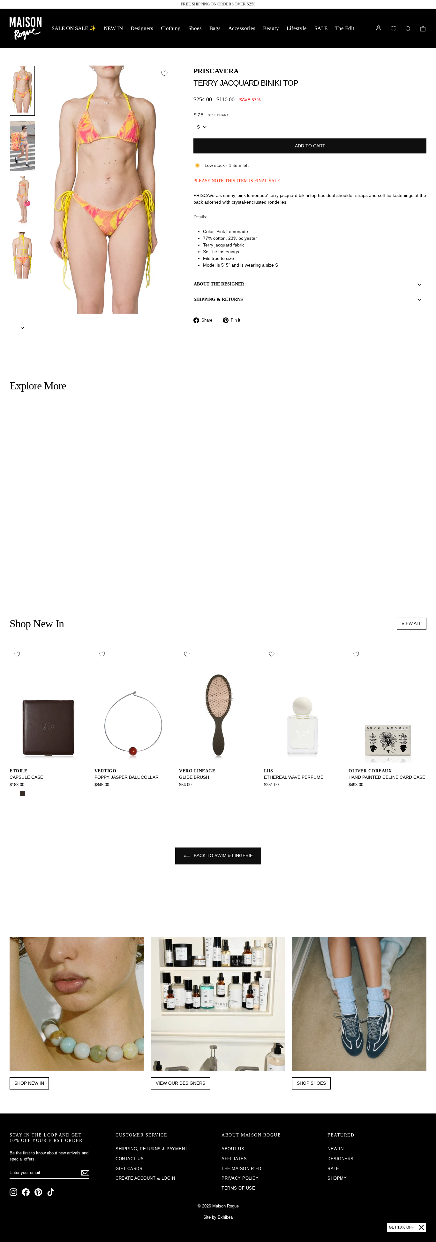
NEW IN (113, 28)
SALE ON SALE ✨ (74, 28)
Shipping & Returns (218, 299)
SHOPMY (337, 1178)
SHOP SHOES (311, 1083)
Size (211, 114)
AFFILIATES (234, 1158)
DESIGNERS (340, 1158)
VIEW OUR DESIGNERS (180, 1083)
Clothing (171, 28)
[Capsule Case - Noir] (14, 794)
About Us (233, 1148)
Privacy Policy (240, 1178)
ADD (59, 550)
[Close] (421, 1227)
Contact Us (130, 1158)
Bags (215, 28)
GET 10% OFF (401, 1227)
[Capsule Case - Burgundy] (31, 794)
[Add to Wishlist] (164, 73)
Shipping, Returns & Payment (152, 1148)
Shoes (195, 28)
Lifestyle (297, 28)
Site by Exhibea (218, 1217)
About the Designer (219, 284)
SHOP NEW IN (29, 1083)
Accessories (241, 28)
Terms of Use (238, 1188)
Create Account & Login (145, 1178)
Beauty (271, 28)
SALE (320, 28)
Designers (142, 28)
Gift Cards (129, 1168)
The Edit (344, 28)
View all (412, 623)
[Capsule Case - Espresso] (22, 794)
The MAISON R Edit (244, 1168)
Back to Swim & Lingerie (222, 855)
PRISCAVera (216, 71)
